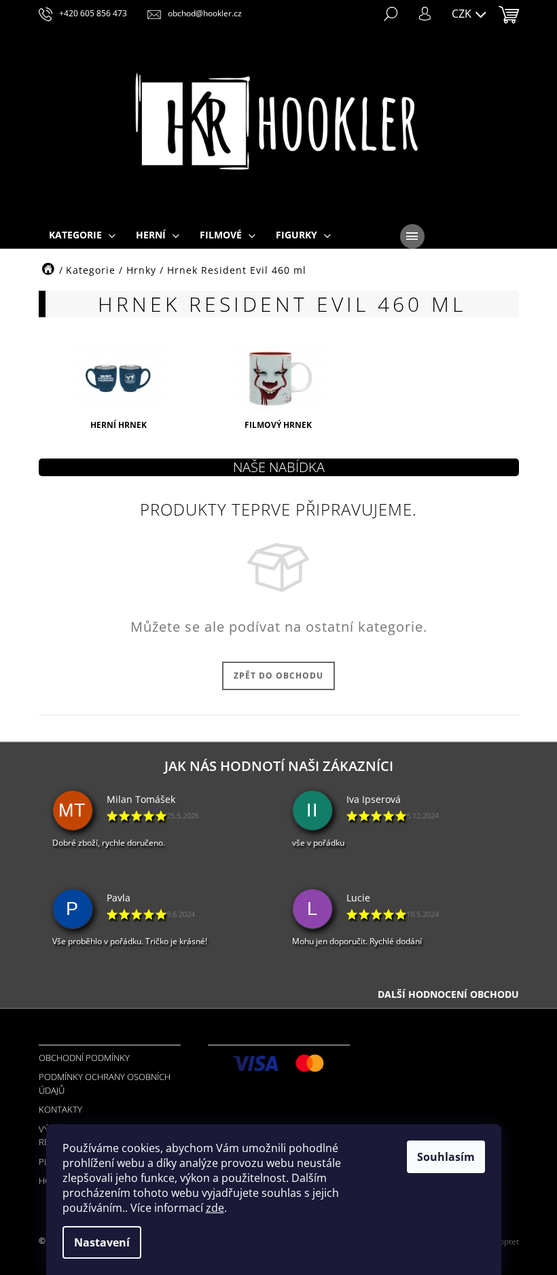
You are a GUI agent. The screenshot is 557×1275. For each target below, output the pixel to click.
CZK (463, 13)
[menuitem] (82, 235)
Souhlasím (446, 1156)
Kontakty (60, 1109)
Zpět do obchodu (278, 675)
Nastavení (102, 1242)
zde (215, 1207)
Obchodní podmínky (84, 1058)
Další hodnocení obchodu (448, 994)
